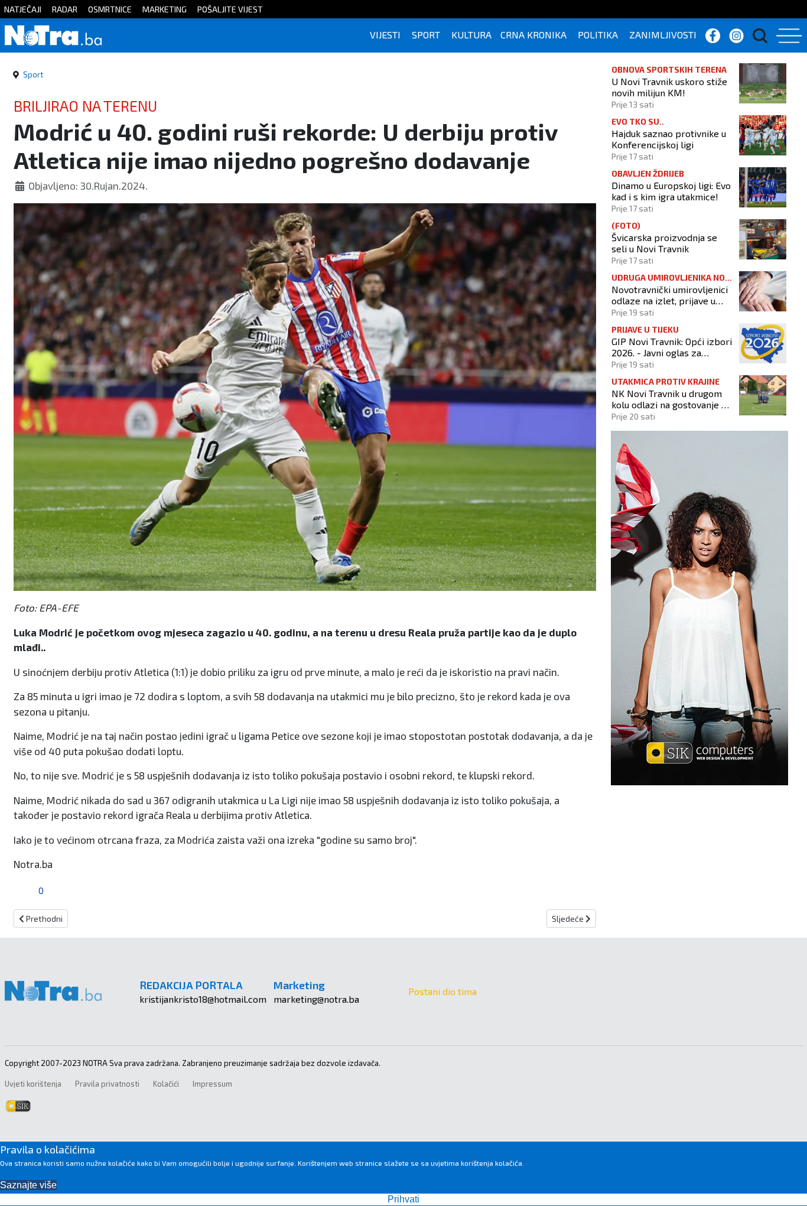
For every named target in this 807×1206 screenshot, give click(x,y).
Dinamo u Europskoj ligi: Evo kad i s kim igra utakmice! (671, 191)
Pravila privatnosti (107, 1083)
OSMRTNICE (110, 9)
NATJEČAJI (22, 9)
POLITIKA (598, 34)
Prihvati (403, 1199)
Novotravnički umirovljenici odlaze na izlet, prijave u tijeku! (669, 295)
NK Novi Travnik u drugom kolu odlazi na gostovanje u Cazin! (668, 399)
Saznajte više (28, 1185)
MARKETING (164, 9)
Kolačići (166, 1083)
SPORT (426, 34)
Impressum (212, 1083)
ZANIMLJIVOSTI (663, 34)
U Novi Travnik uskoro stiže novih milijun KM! (669, 87)
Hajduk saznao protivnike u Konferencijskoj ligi (668, 139)
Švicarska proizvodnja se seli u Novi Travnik (664, 243)
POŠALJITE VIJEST (230, 9)
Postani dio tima (442, 991)
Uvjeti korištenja (33, 1083)
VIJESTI (385, 34)
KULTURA (471, 34)
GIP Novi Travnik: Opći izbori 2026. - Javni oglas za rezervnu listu (671, 347)
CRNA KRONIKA (533, 34)
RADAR (64, 9)
